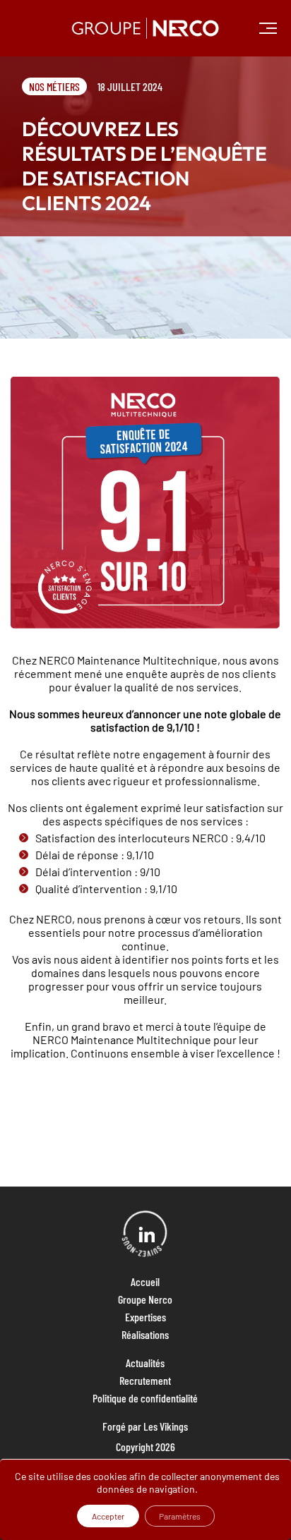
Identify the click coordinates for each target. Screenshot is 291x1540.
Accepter (108, 1516)
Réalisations (145, 1334)
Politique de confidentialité (145, 1398)
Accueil (145, 1281)
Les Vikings (165, 1426)
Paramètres (180, 1516)
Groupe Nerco (145, 1299)
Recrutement (145, 1380)
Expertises (145, 1316)
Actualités (145, 1362)
